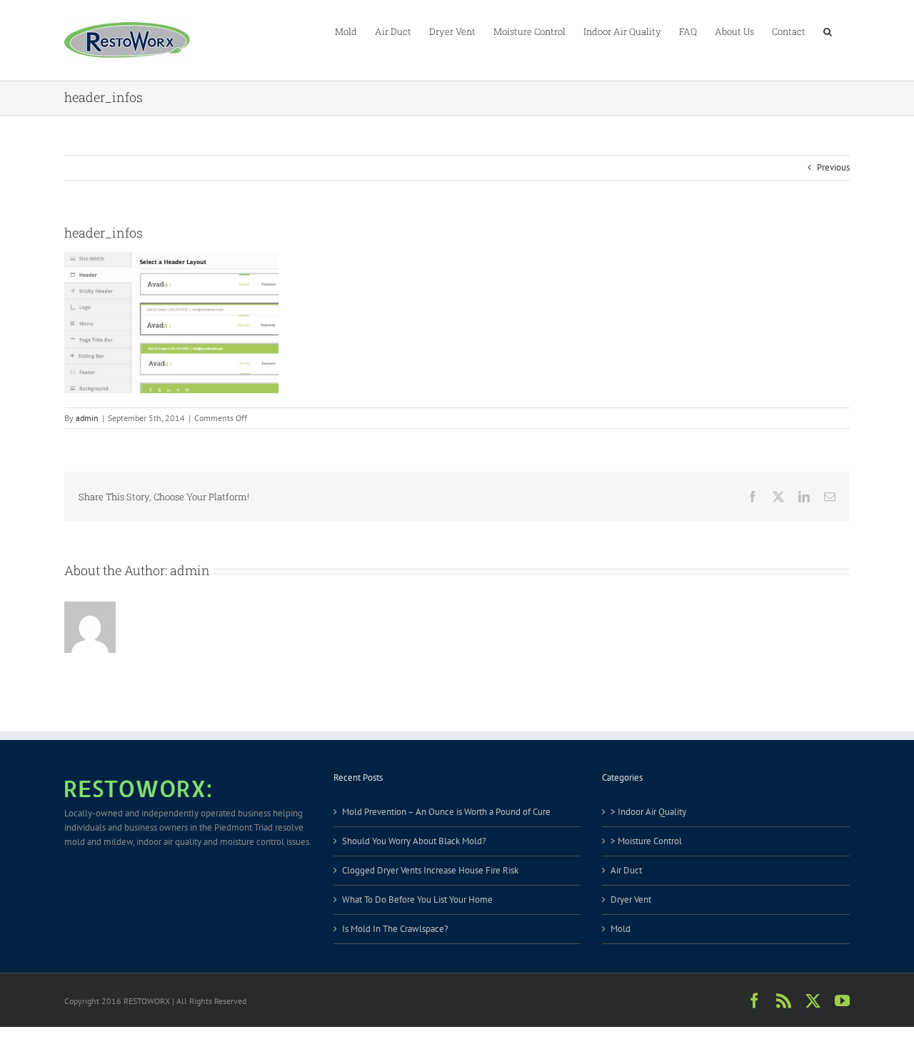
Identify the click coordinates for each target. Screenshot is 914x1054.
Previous (833, 167)
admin (87, 417)
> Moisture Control (646, 841)
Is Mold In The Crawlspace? (395, 929)
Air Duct (626, 870)
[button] (827, 30)
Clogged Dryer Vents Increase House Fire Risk (430, 870)
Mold (621, 929)
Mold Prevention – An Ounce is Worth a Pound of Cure (446, 812)
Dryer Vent (631, 899)
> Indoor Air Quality (648, 812)
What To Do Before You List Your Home (417, 899)
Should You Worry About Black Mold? (414, 841)
